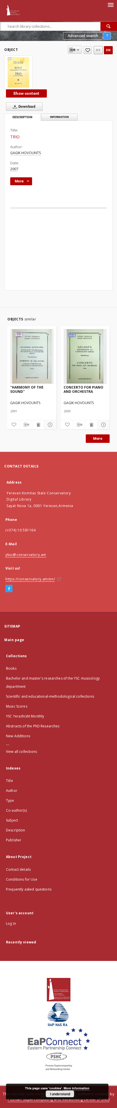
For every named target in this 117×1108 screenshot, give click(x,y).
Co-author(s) (16, 810)
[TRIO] (18, 72)
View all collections (21, 751)
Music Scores (16, 706)
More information (76, 1088)
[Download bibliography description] (26, 424)
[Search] (109, 26)
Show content (26, 93)
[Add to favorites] (88, 50)
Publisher (13, 840)
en (108, 50)
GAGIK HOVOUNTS (25, 152)
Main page (14, 639)
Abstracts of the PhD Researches (33, 726)
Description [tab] (22, 117)
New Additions (18, 736)
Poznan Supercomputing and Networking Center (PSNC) (58, 1099)
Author (11, 790)
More (97, 438)
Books (11, 668)
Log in (11, 923)
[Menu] (110, 4)
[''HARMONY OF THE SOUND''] (32, 356)
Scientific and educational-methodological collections (50, 696)
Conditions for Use (21, 879)
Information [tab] (59, 116)
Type (10, 800)
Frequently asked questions (28, 889)
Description (15, 830)
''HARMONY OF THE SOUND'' (26, 389)
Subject (12, 820)
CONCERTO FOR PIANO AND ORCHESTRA (83, 389)
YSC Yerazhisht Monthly (25, 716)
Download (26, 106)
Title (9, 780)
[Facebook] (8, 588)
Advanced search (83, 35)
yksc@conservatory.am (25, 554)
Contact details (18, 869)
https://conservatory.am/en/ (30, 579)
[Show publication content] (38, 424)
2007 (14, 169)
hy (98, 50)
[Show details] (49, 424)
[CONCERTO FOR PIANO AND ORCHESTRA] (85, 356)
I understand (60, 1093)
